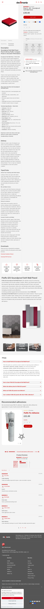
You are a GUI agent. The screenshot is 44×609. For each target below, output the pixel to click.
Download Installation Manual (7, 254)
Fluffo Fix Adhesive (31, 413)
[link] (22, 544)
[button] (2, 2)
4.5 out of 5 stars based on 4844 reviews (25, 451)
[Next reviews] (41, 62)
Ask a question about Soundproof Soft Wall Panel (33, 71)
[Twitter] (27, 68)
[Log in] (39, 2)
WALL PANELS (10, 563)
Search (29, 561)
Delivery (10, 40)
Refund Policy (31, 573)
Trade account (31, 565)
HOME (8, 561)
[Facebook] (24, 68)
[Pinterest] (30, 68)
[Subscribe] (41, 587)
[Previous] (18, 443)
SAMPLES (9, 571)
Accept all (12, 598)
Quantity (25, 24)
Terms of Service (31, 575)
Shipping (25, 32)
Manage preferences (12, 603)
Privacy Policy (31, 577)
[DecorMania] (22, 2)
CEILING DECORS (11, 565)
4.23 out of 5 (25, 457)
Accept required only (12, 600)
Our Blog (30, 563)
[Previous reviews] (24, 62)
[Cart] (41, 2)
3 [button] (22, 527)
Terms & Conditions (10, 606)
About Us (30, 569)
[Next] (20, 443)
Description (3, 40)
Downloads (11, 43)
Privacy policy (4, 606)
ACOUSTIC (9, 567)
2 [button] (20, 527)
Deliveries (30, 571)
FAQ (29, 567)
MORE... (9, 569)
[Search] (36, 2)
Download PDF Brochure (6, 256)
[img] (5, 473)
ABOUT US (9, 573)
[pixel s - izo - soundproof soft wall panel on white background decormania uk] (9, 21)
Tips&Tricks (4, 43)
